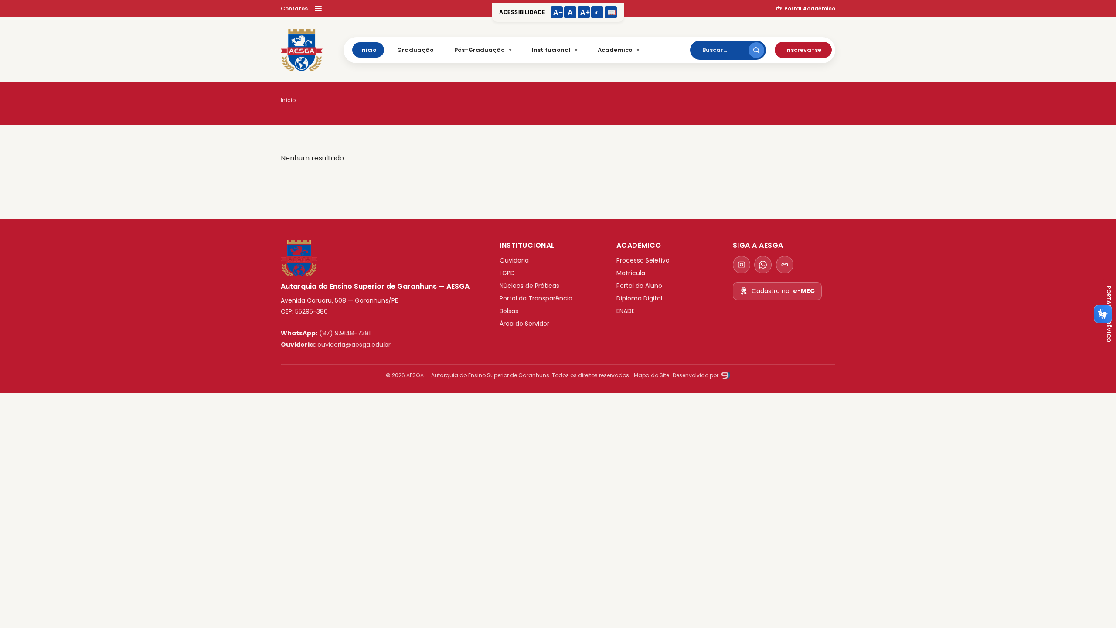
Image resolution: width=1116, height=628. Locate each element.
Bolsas (509, 311)
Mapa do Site (651, 375)
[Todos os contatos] (784, 264)
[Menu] (318, 8)
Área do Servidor (524, 323)
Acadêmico (615, 50)
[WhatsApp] (763, 264)
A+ (585, 12)
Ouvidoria (514, 260)
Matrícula (630, 273)
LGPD (507, 273)
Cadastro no (783, 291)
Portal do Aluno (639, 285)
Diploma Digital (639, 298)
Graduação (415, 50)
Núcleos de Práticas (529, 285)
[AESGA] (302, 50)
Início (368, 50)
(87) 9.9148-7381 (345, 333)
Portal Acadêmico (809, 8)
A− (558, 12)
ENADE (625, 311)
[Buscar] (756, 50)
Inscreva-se (803, 50)
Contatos (294, 8)
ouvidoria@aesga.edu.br (354, 344)
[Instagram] (741, 264)
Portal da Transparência (536, 298)
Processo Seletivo (643, 260)
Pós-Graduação (479, 50)
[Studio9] (725, 375)
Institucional (551, 50)
